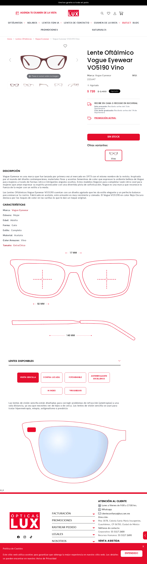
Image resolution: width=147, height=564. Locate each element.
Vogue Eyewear (42, 39)
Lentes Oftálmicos (24, 39)
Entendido (131, 553)
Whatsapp (107, 509)
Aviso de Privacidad (46, 558)
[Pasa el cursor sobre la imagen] (43, 61)
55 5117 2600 (117, 531)
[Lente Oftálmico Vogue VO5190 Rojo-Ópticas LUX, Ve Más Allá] (14, 85)
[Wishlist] (108, 13)
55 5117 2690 (125, 535)
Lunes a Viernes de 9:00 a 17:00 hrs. (119, 505)
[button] (16, 22)
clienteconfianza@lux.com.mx (116, 513)
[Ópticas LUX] (73, 13)
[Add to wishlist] (65, 46)
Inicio (9, 39)
